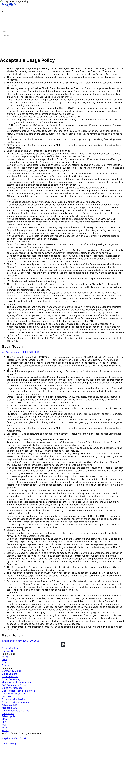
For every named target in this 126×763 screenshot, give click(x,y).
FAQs (4, 727)
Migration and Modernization (17, 682)
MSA (4, 719)
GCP (4, 662)
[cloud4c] (9, 6)
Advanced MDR (10, 705)
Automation (8, 696)
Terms (5, 730)
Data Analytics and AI (13, 693)
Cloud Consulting (11, 679)
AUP (4, 725)
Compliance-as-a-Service (15, 710)
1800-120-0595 (31, 352)
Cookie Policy (9, 743)
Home (6, 35)
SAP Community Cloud (14, 685)
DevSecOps (8, 713)
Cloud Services (10, 676)
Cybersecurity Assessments (17, 702)
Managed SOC (9, 707)
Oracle (5, 665)
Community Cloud (11, 671)
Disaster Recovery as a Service (18, 690)
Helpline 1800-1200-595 (15, 738)
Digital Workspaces (12, 688)
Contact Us (8, 651)
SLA (4, 722)
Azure (5, 656)
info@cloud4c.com (12, 352)
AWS (4, 659)
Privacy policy (9, 716)
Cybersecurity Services (14, 699)
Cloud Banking (9, 673)
